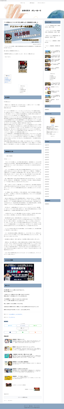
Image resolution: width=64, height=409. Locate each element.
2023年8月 (47, 184)
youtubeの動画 (7, 80)
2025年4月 (47, 159)
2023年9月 (47, 181)
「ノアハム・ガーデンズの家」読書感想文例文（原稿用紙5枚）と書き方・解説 (52, 31)
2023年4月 (47, 193)
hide (8, 75)
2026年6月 (47, 147)
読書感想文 (6, 321)
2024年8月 (47, 164)
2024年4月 (47, 174)
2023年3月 (47, 196)
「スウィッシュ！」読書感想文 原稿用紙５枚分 (52, 41)
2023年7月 (47, 186)
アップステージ (12, 317)
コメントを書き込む (23, 397)
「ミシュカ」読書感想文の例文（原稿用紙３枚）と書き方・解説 (52, 26)
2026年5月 (47, 149)
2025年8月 (47, 152)
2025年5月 (47, 157)
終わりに (6, 82)
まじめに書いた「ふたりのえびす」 (16, 314)
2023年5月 (47, 191)
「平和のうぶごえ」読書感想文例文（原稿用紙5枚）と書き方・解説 (52, 36)
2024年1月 (47, 176)
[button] (23, 328)
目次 (21, 85)
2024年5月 (47, 171)
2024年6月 (47, 169)
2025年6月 (47, 154)
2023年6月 (47, 189)
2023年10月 (47, 179)
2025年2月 (47, 162)
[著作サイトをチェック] (10, 332)
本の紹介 (51, 75)
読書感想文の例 (7, 79)
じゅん (52, 124)
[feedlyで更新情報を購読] (23, 332)
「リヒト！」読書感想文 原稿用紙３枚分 (52, 46)
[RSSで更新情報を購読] (35, 332)
